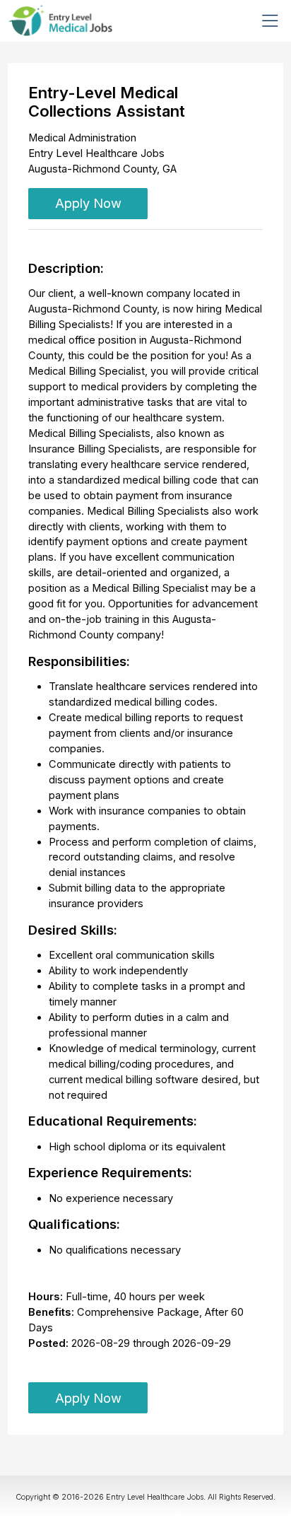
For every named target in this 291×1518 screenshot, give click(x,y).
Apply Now (88, 203)
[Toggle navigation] (270, 20)
